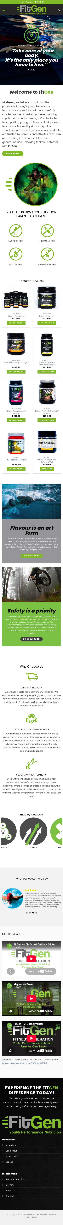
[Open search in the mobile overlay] (59, 10)
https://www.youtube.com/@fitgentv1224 (24, 1063)
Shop (8, 1190)
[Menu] (4, 9)
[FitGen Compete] (16, 297)
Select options (16, 323)
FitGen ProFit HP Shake (16, 460)
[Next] (59, 833)
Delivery (10, 1185)
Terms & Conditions (15, 1179)
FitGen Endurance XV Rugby (16, 412)
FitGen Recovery (47, 316)
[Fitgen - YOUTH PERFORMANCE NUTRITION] (31, 9)
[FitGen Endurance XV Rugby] (16, 393)
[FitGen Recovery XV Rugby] (16, 344)
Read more (47, 469)
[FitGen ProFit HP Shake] (16, 441)
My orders (11, 1145)
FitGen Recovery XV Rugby (16, 362)
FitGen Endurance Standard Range (47, 363)
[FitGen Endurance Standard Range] (47, 344)
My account (11, 1156)
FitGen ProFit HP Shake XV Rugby (47, 412)
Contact (10, 1196)
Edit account (12, 1150)
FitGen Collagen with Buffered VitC (47, 461)
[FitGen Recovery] (47, 297)
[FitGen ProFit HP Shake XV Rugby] (47, 393)
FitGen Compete (16, 316)
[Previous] (3, 833)
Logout (9, 1162)
